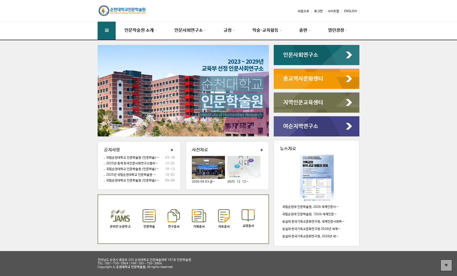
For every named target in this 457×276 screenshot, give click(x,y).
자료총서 (224, 226)
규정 (228, 30)
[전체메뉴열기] (107, 31)
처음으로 (303, 11)
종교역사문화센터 (303, 79)
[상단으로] (446, 265)
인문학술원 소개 (139, 30)
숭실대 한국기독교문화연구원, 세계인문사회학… (313, 221)
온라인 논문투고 (120, 226)
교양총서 (248, 226)
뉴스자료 (288, 148)
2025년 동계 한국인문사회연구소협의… (132, 163)
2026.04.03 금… (203, 182)
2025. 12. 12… (238, 182)
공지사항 (112, 150)
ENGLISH (350, 11)
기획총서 (199, 226)
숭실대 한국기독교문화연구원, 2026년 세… (310, 236)
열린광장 (336, 30)
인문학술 (149, 226)
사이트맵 (333, 11)
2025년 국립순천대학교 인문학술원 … (131, 175)
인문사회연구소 (188, 30)
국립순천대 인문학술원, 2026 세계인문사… (310, 207)
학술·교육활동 (265, 30)
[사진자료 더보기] (260, 150)
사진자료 (200, 150)
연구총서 (173, 226)
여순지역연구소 (300, 126)
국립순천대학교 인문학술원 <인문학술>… (132, 158)
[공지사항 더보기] (172, 150)
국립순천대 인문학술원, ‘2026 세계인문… (309, 214)
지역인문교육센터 (303, 102)
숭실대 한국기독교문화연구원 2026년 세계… (311, 229)
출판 (303, 30)
